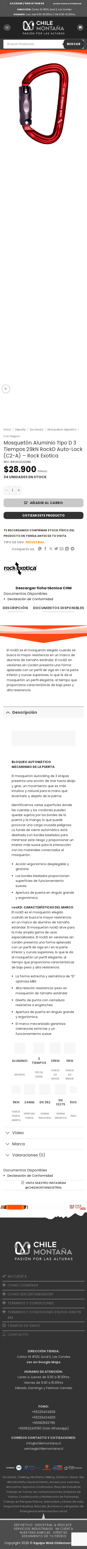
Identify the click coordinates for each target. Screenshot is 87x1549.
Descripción (24, 712)
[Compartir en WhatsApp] (39, 549)
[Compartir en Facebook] (45, 549)
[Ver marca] (20, 568)
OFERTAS (60, 1532)
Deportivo (23, 1525)
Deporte (20, 429)
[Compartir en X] (50, 549)
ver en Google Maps (43, 1362)
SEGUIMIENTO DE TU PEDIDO (44, 1536)
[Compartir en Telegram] (72, 549)
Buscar (73, 44)
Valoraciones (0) (28, 1155)
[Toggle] (7, 712)
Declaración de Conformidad (30, 599)
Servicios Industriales (33, 1528)
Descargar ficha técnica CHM (44, 588)
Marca (18, 1144)
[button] (27, 3)
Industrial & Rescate (53, 1525)
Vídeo (18, 1132)
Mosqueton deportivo (62, 429)
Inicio (7, 429)
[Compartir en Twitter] (56, 549)
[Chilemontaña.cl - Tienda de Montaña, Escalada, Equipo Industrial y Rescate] (43, 28)
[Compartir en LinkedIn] (67, 549)
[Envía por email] (61, 549)
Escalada (36, 429)
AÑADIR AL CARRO (46, 502)
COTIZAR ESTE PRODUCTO (43, 515)
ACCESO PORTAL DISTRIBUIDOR (67, 3)
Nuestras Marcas (35, 1532)
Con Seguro (12, 436)
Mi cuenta (64, 1528)
